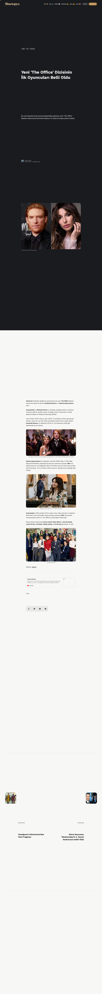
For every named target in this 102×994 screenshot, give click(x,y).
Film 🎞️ (46, 4)
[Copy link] (45, 609)
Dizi (27, 48)
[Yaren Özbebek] (22, 161)
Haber (23, 48)
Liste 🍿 (78, 4)
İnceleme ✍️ (64, 4)
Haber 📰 (57, 4)
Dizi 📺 (51, 4)
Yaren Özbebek (28, 160)
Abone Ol (93, 4)
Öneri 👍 (72, 4)
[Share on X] (29, 609)
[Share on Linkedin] (40, 609)
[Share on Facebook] (34, 609)
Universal (32, 48)
